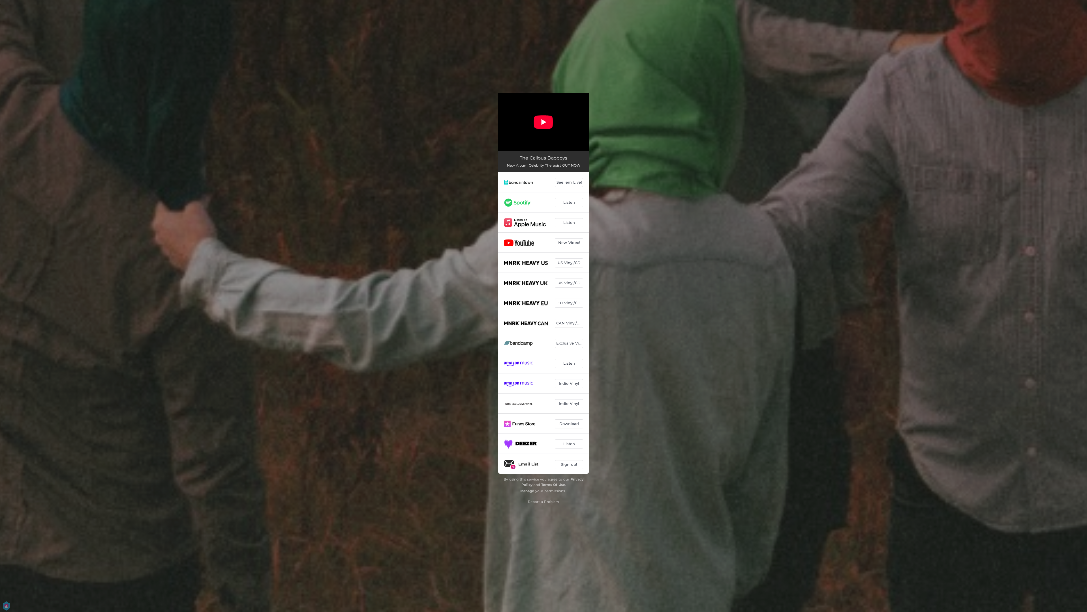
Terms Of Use (553, 485)
